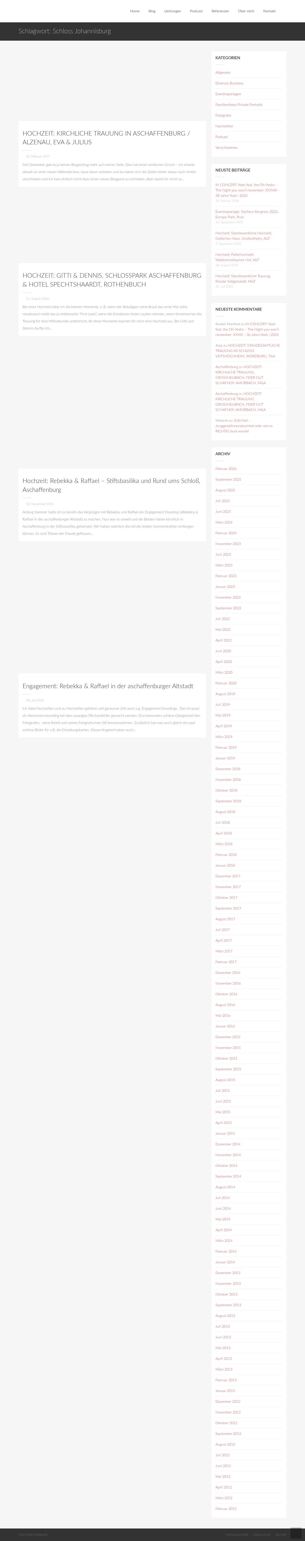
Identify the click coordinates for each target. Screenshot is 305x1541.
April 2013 (223, 1359)
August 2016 (225, 1005)
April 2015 (223, 1123)
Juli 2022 (222, 619)
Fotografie (223, 115)
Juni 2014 (223, 1208)
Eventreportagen (228, 94)
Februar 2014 (225, 1251)
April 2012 (223, 1487)
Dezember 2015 (227, 1037)
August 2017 (225, 919)
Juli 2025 (222, 501)
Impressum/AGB (237, 1534)
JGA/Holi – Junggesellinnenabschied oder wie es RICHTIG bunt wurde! (244, 426)
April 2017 (223, 940)
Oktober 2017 (226, 897)
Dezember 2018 (227, 769)
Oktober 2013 (226, 1294)
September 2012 (228, 1434)
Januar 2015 (225, 1133)
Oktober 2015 (226, 1058)
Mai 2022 (222, 629)
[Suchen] (284, 11)
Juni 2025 (223, 512)
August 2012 (225, 1444)
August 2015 (225, 1080)
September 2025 (228, 479)
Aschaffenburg (226, 367)
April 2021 (223, 640)
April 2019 (223, 726)
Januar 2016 (225, 1026)
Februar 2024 (225, 533)
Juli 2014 (222, 1198)
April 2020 (223, 662)
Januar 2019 (225, 758)
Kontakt (281, 1534)
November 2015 (228, 1048)
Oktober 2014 (226, 1166)
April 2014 (223, 1230)
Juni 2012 (223, 1466)
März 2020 (223, 672)
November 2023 (228, 544)
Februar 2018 (225, 855)
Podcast (221, 137)
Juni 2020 (223, 651)
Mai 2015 (222, 1112)
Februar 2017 (225, 962)
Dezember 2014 (227, 1144)
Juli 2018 (222, 822)
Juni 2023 (223, 554)
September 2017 (228, 908)
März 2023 (223, 565)
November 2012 (228, 1412)
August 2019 (225, 694)
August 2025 (225, 490)
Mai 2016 (222, 1015)
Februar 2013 (225, 1380)
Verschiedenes (226, 147)
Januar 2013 (225, 1391)
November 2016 (228, 983)
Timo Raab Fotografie (33, 1534)
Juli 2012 (222, 1455)
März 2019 (223, 737)
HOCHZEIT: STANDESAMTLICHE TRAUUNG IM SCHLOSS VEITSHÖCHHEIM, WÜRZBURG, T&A (247, 351)
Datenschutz (262, 1534)
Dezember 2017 (227, 876)
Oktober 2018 (226, 790)
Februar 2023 (225, 576)
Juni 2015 (223, 1101)
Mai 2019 (222, 715)
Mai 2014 (222, 1219)
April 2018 (223, 833)
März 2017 (223, 951)
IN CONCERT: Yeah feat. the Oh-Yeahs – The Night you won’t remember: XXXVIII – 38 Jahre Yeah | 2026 (247, 190)
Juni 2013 (223, 1337)
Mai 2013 (222, 1348)
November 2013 (228, 1283)
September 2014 (228, 1176)
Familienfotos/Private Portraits (239, 105)
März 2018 (223, 844)
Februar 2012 (225, 1509)
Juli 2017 (222, 930)
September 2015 (228, 1069)
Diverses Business (229, 83)
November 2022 (228, 597)
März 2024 (223, 522)
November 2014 (228, 1155)
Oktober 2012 (226, 1423)
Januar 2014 (225, 1262)
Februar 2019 (225, 747)
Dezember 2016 (227, 973)
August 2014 (225, 1187)
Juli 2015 (222, 1090)
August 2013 (225, 1316)
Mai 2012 (222, 1476)
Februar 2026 (225, 469)
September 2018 (228, 801)
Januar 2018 (225, 865)
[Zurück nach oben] (296, 1533)
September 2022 (228, 608)
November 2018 (228, 780)
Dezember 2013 (227, 1273)
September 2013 (228, 1305)
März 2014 (223, 1241)
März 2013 (223, 1369)
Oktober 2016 (226, 994)
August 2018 (225, 812)
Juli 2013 (222, 1326)
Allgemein (223, 72)
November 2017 (228, 887)
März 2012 (223, 1498)
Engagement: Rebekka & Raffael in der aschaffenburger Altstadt (108, 686)
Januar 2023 (225, 587)
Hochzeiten (224, 126)
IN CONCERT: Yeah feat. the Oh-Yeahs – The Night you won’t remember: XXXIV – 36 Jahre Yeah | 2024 (247, 329)
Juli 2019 (222, 705)
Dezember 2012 (227, 1401)
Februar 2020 (225, 683)
